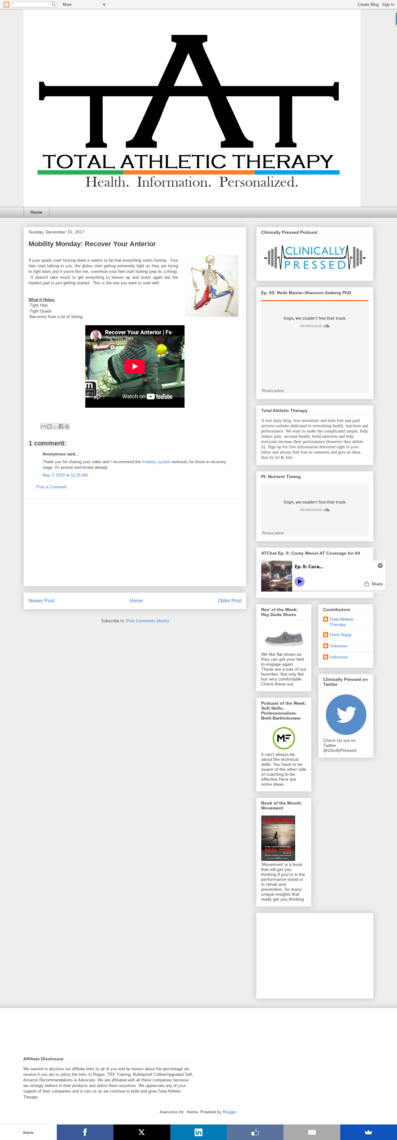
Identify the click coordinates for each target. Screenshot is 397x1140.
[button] (198, 544)
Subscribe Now (198, 593)
